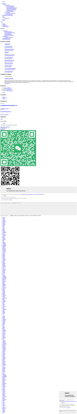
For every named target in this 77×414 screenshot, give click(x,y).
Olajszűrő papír (7, 12)
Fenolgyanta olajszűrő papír (9, 55)
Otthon (4, 3)
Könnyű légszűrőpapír (10, 6)
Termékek (4, 24)
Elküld (1, 119)
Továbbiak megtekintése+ (4, 108)
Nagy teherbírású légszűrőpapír (12, 7)
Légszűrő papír (5, 25)
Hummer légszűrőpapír (10, 11)
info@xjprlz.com (9, 88)
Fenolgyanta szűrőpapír (8, 63)
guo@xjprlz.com (9, 89)
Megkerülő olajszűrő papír (11, 13)
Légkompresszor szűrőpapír (11, 9)
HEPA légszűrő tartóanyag (9, 61)
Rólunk (4, 17)
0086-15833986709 (7, 87)
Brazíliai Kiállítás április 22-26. (5, 111)
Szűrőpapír (6, 52)
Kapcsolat (4, 20)
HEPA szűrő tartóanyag (6, 39)
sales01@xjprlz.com (9, 90)
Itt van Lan (2, 129)
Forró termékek (3, 126)
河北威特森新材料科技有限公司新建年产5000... (9, 105)
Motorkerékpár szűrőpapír (9, 50)
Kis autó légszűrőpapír (10, 5)
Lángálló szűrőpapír (10, 10)
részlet (8, 83)
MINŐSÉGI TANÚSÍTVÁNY (8, 15)
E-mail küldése (2, 128)
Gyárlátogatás (7, 18)
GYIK (4, 19)
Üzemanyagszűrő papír (8, 14)
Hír (3, 16)
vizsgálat (6, 83)
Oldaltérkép (8, 126)
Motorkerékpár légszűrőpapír (11, 8)
